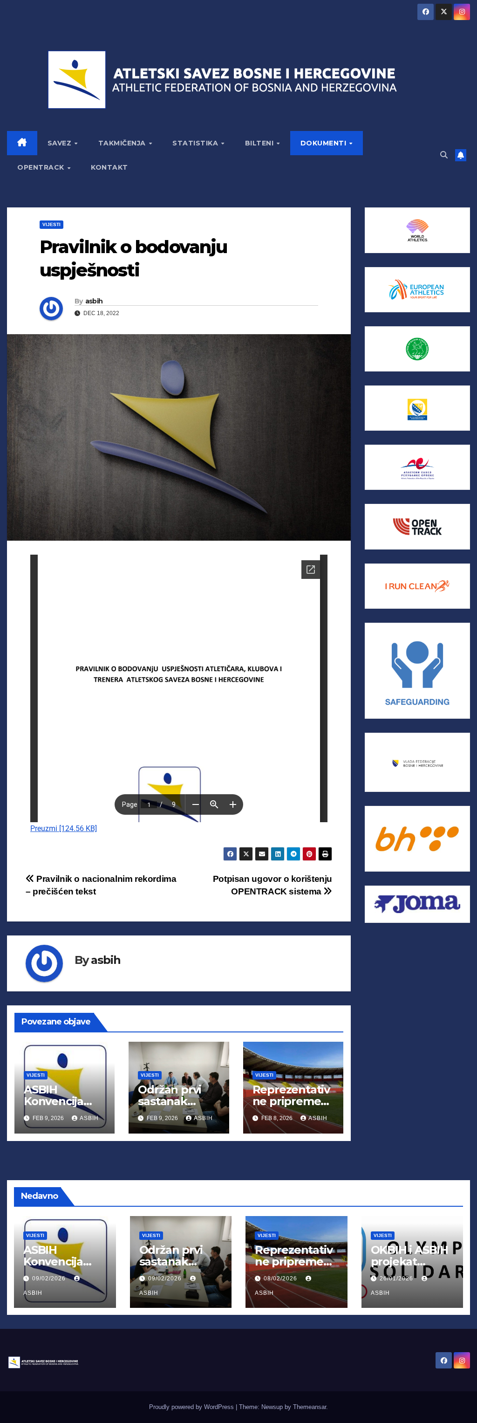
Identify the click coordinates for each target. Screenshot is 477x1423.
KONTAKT (109, 167)
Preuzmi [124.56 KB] (63, 828)
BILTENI (260, 143)
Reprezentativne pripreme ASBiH (291, 1101)
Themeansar (309, 1406)
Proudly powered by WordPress (192, 1406)
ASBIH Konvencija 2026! (53, 1101)
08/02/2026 (281, 1278)
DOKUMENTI (324, 143)
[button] (444, 155)
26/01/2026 (397, 1278)
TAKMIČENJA (123, 143)
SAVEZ (61, 143)
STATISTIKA (196, 143)
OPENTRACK (41, 167)
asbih (94, 301)
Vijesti (51, 224)
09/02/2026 (50, 1278)
